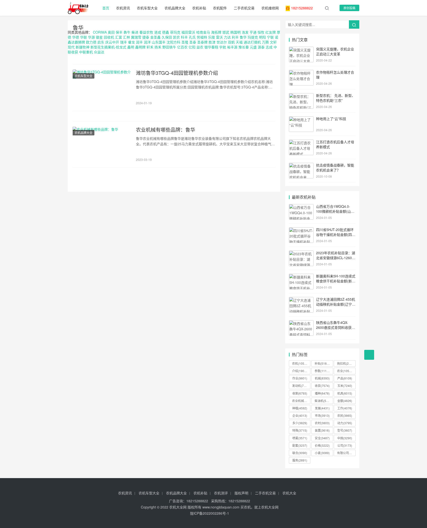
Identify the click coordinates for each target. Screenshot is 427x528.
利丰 (235, 37)
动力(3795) (344, 423)
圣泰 (192, 42)
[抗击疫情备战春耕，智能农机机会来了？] (301, 165)
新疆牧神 (82, 46)
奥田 (111, 32)
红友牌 (270, 32)
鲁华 (78, 27)
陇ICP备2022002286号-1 (209, 513)
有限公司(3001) (346, 453)
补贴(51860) (323, 363)
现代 (71, 46)
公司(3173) (344, 445)
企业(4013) (299, 415)
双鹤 (231, 42)
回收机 (109, 37)
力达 (227, 37)
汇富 (118, 37)
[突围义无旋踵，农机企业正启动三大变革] (301, 49)
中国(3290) (344, 438)
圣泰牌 (202, 42)
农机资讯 (123, 7)
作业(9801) (299, 378)
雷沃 (219, 37)
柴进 (134, 32)
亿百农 (182, 46)
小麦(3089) (322, 453)
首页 (105, 7)
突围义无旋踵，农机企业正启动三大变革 (335, 51)
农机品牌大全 (175, 7)
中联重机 (86, 51)
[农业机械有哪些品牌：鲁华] (102, 144)
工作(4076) (344, 408)
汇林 (126, 37)
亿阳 (192, 46)
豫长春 (243, 46)
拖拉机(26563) (346, 363)
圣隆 (184, 42)
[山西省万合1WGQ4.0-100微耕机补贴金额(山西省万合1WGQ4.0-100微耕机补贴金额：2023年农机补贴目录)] (301, 206)
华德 (75, 37)
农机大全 (289, 493)
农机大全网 (178, 507)
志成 (269, 46)
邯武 (225, 32)
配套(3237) (299, 445)
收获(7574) (322, 385)
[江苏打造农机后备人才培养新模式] (301, 142)
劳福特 (202, 37)
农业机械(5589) (301, 401)
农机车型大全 (147, 7)
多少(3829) (299, 423)
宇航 (222, 46)
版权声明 (241, 493)
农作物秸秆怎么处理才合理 (335, 75)
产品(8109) (344, 378)
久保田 (167, 37)
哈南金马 (203, 32)
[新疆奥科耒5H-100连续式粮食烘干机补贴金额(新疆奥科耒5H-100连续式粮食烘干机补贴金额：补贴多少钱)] (301, 276)
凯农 (176, 37)
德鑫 (165, 32)
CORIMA (100, 32)
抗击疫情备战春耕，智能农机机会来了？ (335, 167)
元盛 (253, 46)
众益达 (99, 51)
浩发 (245, 32)
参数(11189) (323, 371)
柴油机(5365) (323, 401)
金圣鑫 (155, 37)
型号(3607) (344, 430)
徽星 (99, 37)
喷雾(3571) (299, 438)
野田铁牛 (169, 46)
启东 (100, 42)
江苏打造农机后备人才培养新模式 (335, 144)
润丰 (139, 42)
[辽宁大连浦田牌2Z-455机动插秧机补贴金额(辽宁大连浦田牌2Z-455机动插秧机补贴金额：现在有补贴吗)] (301, 299)
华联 (83, 37)
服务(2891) (299, 460)
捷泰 (145, 37)
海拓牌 (216, 32)
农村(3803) (322, 423)
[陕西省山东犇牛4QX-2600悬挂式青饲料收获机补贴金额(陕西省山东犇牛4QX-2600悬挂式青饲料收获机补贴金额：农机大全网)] (301, 322)
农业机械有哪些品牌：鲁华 (165, 129)
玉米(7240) (344, 385)
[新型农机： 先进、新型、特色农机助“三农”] (301, 95)
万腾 (265, 42)
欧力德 (91, 42)
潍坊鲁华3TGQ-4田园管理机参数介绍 (177, 72)
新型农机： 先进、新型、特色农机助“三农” (335, 98)
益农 (199, 46)
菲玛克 (175, 32)
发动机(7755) (301, 385)
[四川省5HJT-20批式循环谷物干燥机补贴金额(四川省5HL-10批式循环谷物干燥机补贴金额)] (301, 230)
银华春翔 (211, 46)
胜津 (212, 42)
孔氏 (192, 37)
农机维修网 (270, 7)
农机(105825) (301, 363)
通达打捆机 (252, 42)
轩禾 (150, 46)
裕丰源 (232, 46)
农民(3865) (344, 415)
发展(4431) (322, 408)
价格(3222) (322, 445)
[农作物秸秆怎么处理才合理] (301, 72)
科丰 (184, 37)
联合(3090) (299, 453)
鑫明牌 (140, 46)
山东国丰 (159, 42)
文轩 (273, 42)
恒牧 (260, 32)
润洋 (147, 42)
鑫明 (130, 46)
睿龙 (131, 42)
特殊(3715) (299, 430)
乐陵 (211, 37)
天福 (239, 42)
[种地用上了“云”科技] (301, 119)
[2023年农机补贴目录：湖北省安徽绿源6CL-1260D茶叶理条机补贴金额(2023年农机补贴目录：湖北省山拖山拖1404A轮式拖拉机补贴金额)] (301, 253)
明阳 (262, 37)
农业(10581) (345, 371)
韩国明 (235, 32)
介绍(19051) (300, 371)
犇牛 (127, 32)
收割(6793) (299, 393)
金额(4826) (344, 401)
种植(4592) (299, 408)
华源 (91, 37)
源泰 (261, 46)
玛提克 (253, 37)
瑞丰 (123, 42)
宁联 (270, 37)
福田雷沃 (188, 32)
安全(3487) (322, 438)
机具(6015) (344, 393)
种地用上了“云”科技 (331, 118)
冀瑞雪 (136, 37)
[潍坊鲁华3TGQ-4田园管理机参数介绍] (102, 87)
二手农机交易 (244, 7)
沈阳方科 (173, 42)
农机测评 (221, 493)
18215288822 (302, 7)
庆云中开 (112, 42)
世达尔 (221, 42)
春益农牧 (146, 32)
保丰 (119, 32)
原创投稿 (349, 8)
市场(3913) (322, 415)
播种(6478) (322, 393)
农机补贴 (199, 7)
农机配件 (220, 7)
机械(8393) (322, 378)
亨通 (253, 32)
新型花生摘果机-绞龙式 (108, 46)
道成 (157, 32)
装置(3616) (322, 430)
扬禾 (157, 46)
